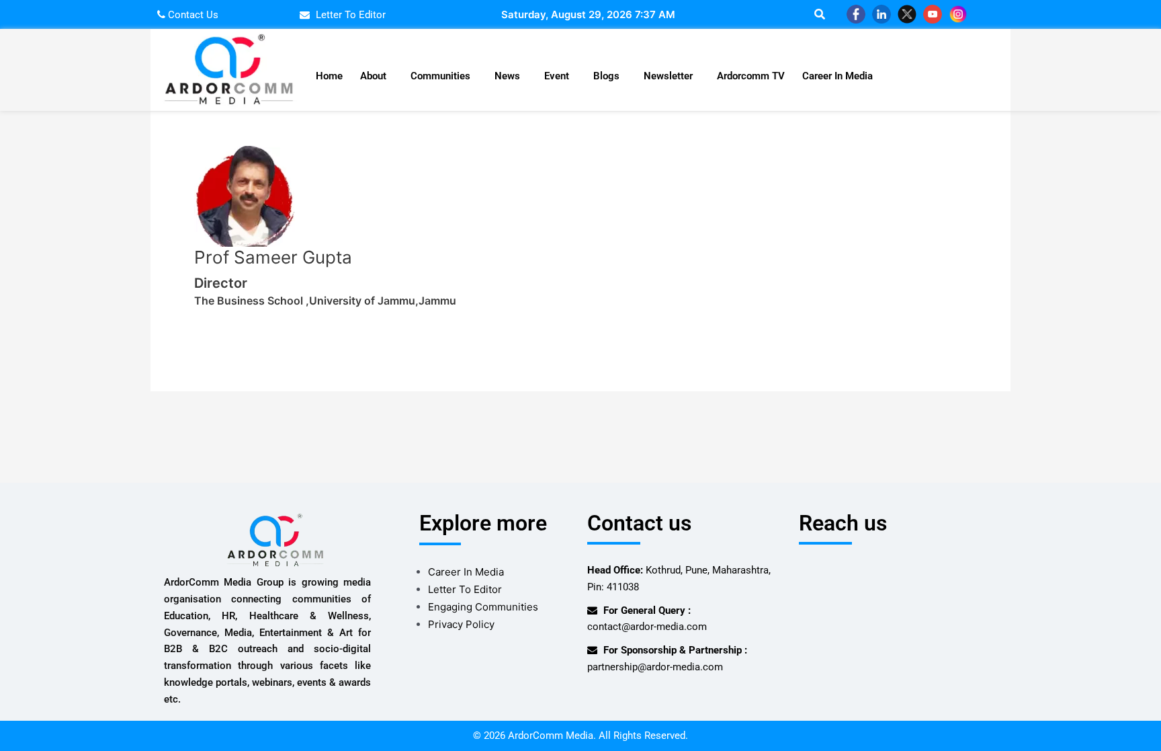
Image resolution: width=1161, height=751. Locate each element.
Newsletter (668, 76)
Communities (440, 76)
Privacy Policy (461, 624)
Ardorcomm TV (751, 76)
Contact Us (191, 15)
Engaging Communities (483, 606)
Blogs (606, 76)
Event (556, 76)
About (373, 76)
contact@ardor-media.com (647, 627)
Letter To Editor (465, 589)
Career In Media (837, 76)
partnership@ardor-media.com (655, 667)
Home (329, 76)
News (507, 76)
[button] (376, 76)
